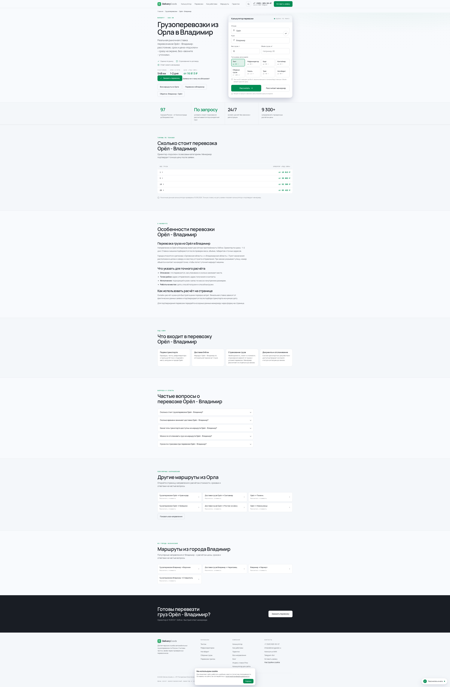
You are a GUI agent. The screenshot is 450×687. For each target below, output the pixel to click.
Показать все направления (171, 516)
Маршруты (224, 4)
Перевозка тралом (208, 659)
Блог (234, 659)
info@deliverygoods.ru (272, 648)
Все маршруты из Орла (169, 87)
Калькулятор (186, 4)
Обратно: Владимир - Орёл (171, 94)
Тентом (203, 644)
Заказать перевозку (171, 78)
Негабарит (205, 651)
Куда (233, 36)
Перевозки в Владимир (194, 87)
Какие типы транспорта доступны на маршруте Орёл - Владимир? (188, 428)
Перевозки (199, 4)
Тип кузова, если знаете (239, 57)
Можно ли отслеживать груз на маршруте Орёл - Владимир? (186, 436)
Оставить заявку (283, 4)
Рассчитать (245, 88)
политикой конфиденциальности (237, 676)
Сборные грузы (206, 655)
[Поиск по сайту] (248, 4)
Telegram (264, 5)
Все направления (239, 655)
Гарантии (236, 4)
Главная (160, 11)
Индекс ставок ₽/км (240, 663)
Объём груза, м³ (266, 46)
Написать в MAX (270, 651)
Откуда (233, 26)
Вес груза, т (235, 46)
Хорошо (248, 681)
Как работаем (211, 4)
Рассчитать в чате (435, 681)
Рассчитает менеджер (276, 88)
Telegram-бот (269, 655)
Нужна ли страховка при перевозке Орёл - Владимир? (183, 444)
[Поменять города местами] (285, 33)
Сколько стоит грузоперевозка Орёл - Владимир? (181, 412)
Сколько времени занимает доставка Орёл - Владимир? (184, 420)
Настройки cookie (272, 662)
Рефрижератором (207, 648)
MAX (259, 5)
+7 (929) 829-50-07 (262, 3)
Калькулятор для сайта (241, 666)
